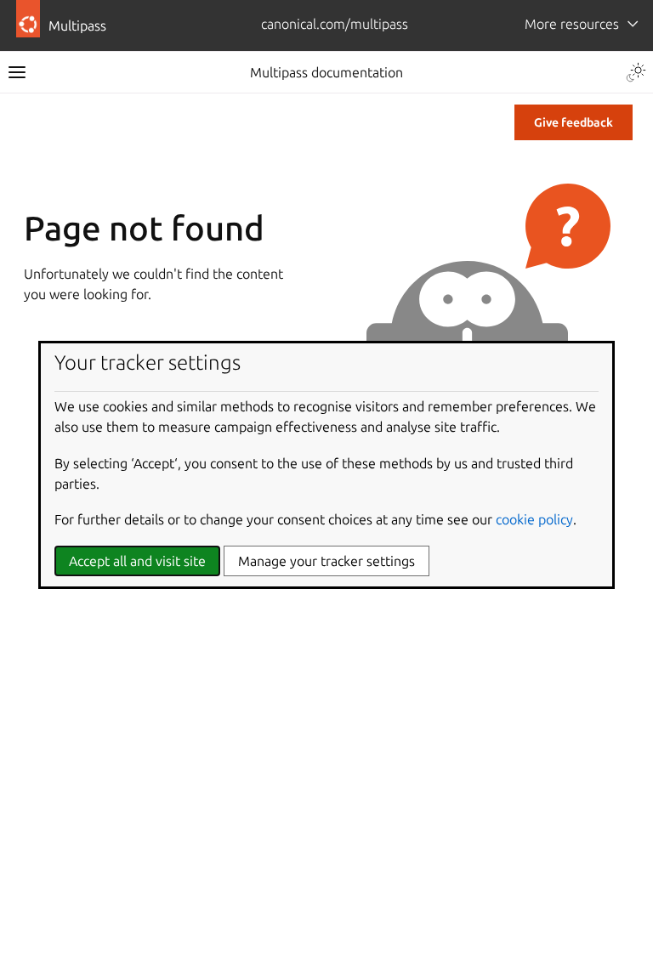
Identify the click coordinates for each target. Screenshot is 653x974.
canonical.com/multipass (334, 23)
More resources (572, 23)
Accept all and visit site (137, 561)
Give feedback (573, 122)
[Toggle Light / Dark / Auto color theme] (636, 72)
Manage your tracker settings (326, 561)
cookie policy (534, 519)
